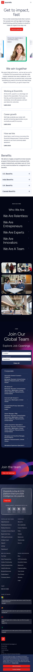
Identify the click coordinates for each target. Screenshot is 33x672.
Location (5, 353)
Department (6, 359)
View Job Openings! (9, 473)
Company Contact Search (8, 531)
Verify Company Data (6, 565)
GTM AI (3, 546)
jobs (16, 328)
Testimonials (21, 540)
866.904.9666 (5, 589)
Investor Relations (22, 528)
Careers (20, 534)
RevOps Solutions (5, 528)
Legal (19, 580)
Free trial (7, 500)
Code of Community (6, 562)
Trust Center (21, 571)
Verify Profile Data (5, 568)
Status (2, 652)
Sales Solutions (5, 522)
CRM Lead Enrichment (6, 537)
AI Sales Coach (5, 540)
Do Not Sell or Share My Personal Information (10, 654)
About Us (20, 522)
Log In (2, 586)
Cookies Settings (4, 650)
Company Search (5, 577)
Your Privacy (21, 574)
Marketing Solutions (6, 525)
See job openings (16, 29)
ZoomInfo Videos (22, 562)
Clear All (16, 363)
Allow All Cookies (16, 666)
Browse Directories (6, 571)
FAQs (19, 531)
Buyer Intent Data (5, 534)
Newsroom (20, 537)
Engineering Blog (22, 568)
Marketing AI (4, 549)
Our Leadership (22, 525)
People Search (4, 574)
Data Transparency (6, 559)
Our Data (3, 556)
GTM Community (22, 559)
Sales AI (3, 543)
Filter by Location (5, 351)
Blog (19, 556)
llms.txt (20, 543)
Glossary (20, 577)
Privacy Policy (4, 646)
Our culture (16, 203)
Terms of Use (4, 648)
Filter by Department (6, 356)
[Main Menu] (31, 2)
